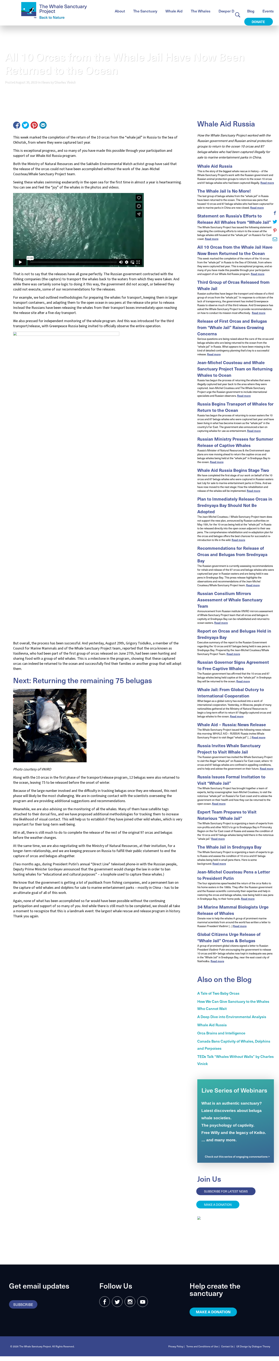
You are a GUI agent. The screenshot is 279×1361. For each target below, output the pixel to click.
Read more (267, 183)
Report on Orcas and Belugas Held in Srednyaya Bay (234, 634)
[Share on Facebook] (16, 125)
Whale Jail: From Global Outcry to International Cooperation (230, 692)
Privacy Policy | (176, 1346)
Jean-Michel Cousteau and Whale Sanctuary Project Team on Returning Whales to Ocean (234, 368)
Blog (250, 11)
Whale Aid (173, 11)
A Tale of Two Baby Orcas (218, 993)
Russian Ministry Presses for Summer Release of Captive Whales (235, 442)
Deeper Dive (229, 11)
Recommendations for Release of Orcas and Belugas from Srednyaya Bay (232, 554)
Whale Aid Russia (214, 166)
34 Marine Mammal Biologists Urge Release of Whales (233, 910)
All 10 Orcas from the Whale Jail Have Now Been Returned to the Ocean (234, 250)
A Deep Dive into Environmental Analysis (231, 1016)
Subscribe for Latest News (226, 1191)
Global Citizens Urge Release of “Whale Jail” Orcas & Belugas (228, 937)
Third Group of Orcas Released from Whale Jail (233, 285)
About (120, 11)
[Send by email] (43, 125)
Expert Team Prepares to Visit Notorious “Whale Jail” (227, 815)
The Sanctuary (145, 11)
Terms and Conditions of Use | (202, 1346)
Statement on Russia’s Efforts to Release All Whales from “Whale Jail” (234, 219)
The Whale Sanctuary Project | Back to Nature (54, 10)
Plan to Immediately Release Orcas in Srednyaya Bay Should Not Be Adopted (234, 505)
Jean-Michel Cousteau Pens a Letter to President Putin (233, 875)
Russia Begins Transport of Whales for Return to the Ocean (235, 407)
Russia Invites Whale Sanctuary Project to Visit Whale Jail (229, 748)
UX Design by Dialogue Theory (253, 1346)
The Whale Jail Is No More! (224, 191)
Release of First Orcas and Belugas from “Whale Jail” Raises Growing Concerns (232, 327)
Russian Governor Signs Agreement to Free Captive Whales (233, 665)
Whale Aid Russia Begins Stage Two (233, 470)
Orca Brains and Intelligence (221, 1033)
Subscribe (23, 1304)
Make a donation (218, 1204)
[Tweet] (25, 125)
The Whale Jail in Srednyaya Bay (229, 847)
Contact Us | (227, 1346)
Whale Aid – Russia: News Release (231, 724)
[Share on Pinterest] (34, 125)
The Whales (200, 11)
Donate (259, 21)
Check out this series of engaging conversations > (237, 1156)
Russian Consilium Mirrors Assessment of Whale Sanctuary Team (229, 599)
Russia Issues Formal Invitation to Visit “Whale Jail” (231, 780)
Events (268, 11)
